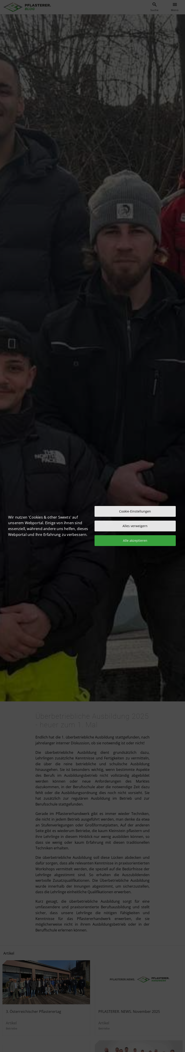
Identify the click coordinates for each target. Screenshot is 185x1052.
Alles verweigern (135, 526)
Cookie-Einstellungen (135, 511)
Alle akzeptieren (135, 540)
